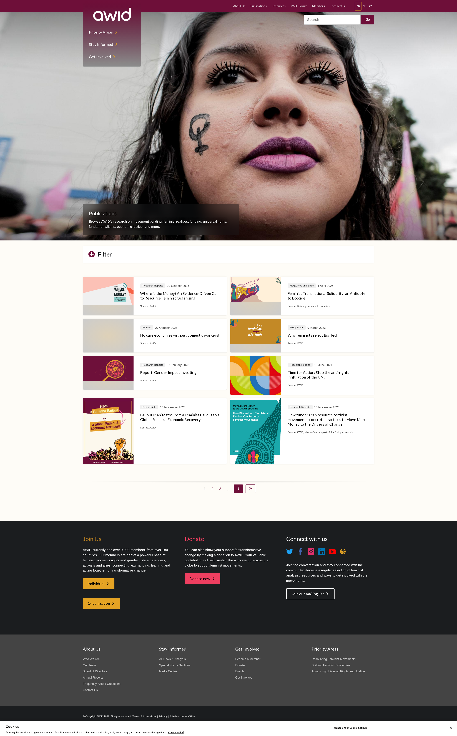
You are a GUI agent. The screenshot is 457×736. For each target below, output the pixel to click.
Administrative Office (182, 716)
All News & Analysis (172, 659)
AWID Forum (298, 6)
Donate (240, 665)
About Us (239, 6)
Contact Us (337, 6)
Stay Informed (101, 44)
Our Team (89, 665)
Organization (99, 603)
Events (240, 671)
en (358, 6)
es (370, 6)
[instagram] (311, 552)
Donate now (199, 578)
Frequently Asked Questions (101, 684)
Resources (279, 6)
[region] (228, 728)
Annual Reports (93, 677)
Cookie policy (175, 732)
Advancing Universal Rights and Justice (338, 671)
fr (364, 6)
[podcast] (343, 552)
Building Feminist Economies (331, 665)
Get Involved (100, 56)
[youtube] (332, 552)
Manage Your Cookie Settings (350, 728)
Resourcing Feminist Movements (334, 659)
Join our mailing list (308, 594)
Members (318, 6)
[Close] (451, 728)
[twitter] (289, 552)
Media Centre (168, 671)
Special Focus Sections (174, 665)
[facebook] (300, 552)
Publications (258, 6)
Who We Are (91, 659)
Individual (96, 583)
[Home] (112, 14)
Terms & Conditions (144, 716)
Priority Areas (101, 32)
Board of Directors (95, 671)
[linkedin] (321, 552)
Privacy (163, 716)
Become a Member (247, 659)
